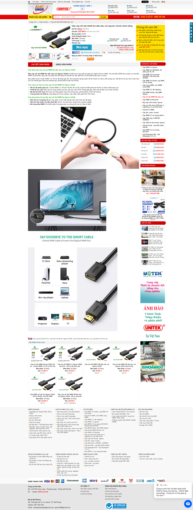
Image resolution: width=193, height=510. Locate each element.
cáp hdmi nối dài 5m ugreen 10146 (61, 339)
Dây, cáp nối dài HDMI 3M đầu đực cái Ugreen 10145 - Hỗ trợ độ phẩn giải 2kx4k (70, 396)
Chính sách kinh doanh (48, 2)
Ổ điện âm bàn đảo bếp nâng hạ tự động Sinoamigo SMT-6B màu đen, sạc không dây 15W (153, 189)
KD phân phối (153, 144)
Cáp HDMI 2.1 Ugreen (150, 67)
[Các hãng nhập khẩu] (152, 339)
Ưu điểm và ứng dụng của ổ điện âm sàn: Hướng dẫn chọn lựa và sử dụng (156, 249)
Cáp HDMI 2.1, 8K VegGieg (152, 89)
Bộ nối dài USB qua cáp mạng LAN (40, 464)
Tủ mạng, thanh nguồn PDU (38, 435)
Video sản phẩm (63, 64)
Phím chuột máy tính (91, 459)
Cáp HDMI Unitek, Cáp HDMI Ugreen (96, 428)
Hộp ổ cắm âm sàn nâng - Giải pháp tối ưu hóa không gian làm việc (156, 263)
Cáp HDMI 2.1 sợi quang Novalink (96, 451)
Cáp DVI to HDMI (148, 110)
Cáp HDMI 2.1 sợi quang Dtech (153, 115)
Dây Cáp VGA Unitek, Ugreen (153, 102)
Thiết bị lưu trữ (89, 456)
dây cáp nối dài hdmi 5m (41, 339)
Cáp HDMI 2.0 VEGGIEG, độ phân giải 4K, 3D (152, 71)
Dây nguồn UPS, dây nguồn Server (40, 437)
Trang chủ (32, 22)
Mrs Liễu (153, 154)
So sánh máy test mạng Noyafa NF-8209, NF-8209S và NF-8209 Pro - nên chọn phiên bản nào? (156, 230)
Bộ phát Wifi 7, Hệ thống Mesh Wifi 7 (41, 424)
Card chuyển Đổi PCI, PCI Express (123, 412)
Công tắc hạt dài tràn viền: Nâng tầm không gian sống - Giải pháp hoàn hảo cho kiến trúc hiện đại (156, 237)
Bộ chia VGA (144, 412)
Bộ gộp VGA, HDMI (146, 425)
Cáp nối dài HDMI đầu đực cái (153, 97)
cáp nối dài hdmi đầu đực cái (82, 339)
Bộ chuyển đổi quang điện (120, 459)
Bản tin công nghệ (64, 2)
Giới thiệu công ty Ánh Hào (89, 489)
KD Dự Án (153, 151)
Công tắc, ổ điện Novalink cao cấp (68, 463)
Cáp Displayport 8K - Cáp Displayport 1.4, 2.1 (151, 135)
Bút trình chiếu (144, 456)
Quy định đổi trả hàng (112, 499)
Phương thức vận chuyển (113, 494)
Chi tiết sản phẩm (40, 64)
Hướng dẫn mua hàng (91, 52)
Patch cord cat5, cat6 (64, 409)
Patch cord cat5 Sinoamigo (65, 414)
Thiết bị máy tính (90, 454)
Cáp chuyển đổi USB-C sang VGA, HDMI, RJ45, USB (123, 417)
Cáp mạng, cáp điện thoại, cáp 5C (40, 433)
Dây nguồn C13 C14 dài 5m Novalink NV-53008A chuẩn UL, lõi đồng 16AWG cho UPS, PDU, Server (153, 217)
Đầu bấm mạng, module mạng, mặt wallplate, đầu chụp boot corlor (40, 427)
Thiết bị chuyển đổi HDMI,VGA (123, 409)
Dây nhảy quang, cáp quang (121, 456)
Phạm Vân (153, 161)
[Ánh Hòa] (29, 2)
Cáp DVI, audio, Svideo (151, 112)
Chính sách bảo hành (112, 491)
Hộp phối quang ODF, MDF (121, 461)
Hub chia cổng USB (146, 423)
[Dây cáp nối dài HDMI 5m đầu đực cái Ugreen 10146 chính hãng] (49, 39)
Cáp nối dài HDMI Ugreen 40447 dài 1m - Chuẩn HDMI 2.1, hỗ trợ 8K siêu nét (42, 366)
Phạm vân (153, 157)
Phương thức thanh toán (113, 496)
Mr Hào (153, 147)
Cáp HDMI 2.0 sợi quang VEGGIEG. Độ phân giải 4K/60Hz (151, 76)
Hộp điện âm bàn (62, 461)
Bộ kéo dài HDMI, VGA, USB (38, 454)
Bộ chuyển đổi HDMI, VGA (121, 414)
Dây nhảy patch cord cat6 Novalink (68, 412)
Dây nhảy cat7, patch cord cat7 (67, 422)
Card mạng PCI (34, 418)
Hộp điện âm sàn (62, 459)
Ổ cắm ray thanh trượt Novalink (67, 475)
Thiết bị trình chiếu (146, 454)
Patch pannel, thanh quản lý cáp (39, 431)
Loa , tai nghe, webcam (92, 461)
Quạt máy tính (89, 465)
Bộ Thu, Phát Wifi (35, 420)
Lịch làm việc (85, 491)
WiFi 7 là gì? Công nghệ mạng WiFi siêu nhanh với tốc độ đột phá (155, 242)
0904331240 (127, 40)
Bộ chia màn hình (145, 409)
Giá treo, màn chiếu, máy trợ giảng (151, 459)
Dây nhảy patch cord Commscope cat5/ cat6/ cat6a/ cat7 (68, 425)
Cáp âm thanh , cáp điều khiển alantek (97, 445)
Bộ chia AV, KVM (145, 418)
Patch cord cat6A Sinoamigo (66, 416)
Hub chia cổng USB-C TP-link (149, 421)
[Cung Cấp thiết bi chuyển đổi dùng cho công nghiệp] (152, 302)
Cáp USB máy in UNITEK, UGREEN (96, 443)
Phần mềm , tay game (92, 463)
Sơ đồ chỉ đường (114, 52)
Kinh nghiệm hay (77, 2)
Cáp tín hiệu (88, 409)
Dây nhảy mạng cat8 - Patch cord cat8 (69, 428)
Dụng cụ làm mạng (35, 415)
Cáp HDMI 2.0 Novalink (150, 100)
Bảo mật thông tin (111, 489)
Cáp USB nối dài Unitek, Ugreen (154, 122)
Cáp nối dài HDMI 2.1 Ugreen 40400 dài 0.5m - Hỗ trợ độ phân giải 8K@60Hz (70, 366)
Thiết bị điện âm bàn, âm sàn (67, 454)
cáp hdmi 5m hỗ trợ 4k (100, 339)
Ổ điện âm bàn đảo (63, 456)
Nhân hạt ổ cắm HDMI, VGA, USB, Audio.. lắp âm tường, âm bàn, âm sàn (68, 467)
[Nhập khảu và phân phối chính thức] (152, 381)
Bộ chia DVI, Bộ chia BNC (148, 416)
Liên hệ (87, 2)
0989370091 (114, 40)
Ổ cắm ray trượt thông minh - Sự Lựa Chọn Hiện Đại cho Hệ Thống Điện (156, 256)
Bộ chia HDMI (144, 414)
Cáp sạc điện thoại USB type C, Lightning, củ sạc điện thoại (153, 106)
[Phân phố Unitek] (75, 9)
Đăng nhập (155, 2)
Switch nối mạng (34, 422)
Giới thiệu (36, 2)
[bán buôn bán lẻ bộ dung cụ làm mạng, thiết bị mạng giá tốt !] (96, 483)
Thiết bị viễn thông (119, 454)
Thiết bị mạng (33, 409)
